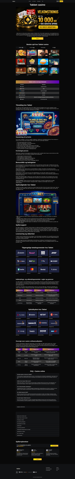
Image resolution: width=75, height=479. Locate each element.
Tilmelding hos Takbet (20, 419)
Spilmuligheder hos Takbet (21, 423)
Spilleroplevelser (19, 435)
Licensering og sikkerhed (21, 427)
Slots (53, 47)
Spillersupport (19, 425)
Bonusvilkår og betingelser (21, 421)
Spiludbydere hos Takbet (21, 431)
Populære (20, 47)
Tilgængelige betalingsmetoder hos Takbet (23, 429)
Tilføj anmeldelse (54, 445)
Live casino (31, 47)
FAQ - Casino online (20, 433)
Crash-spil (42, 47)
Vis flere (37, 459)
